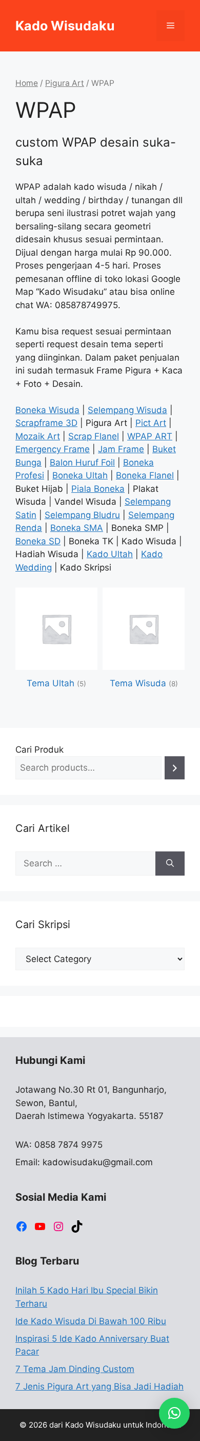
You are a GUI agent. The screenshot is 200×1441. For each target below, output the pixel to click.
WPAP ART (149, 436)
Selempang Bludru (82, 515)
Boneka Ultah (80, 475)
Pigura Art (64, 83)
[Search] (175, 767)
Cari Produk (39, 749)
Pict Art (150, 423)
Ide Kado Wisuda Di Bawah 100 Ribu (90, 1321)
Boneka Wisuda (47, 410)
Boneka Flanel (145, 475)
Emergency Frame (52, 449)
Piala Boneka (98, 489)
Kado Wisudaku (65, 25)
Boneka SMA (76, 528)
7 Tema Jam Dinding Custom (74, 1369)
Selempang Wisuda (127, 410)
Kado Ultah (110, 554)
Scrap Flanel (93, 436)
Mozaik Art (37, 436)
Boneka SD (38, 541)
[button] (174, 1413)
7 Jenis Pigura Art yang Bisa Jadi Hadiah (99, 1386)
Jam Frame (121, 449)
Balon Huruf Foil (82, 462)
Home (26, 83)
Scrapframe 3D (46, 423)
